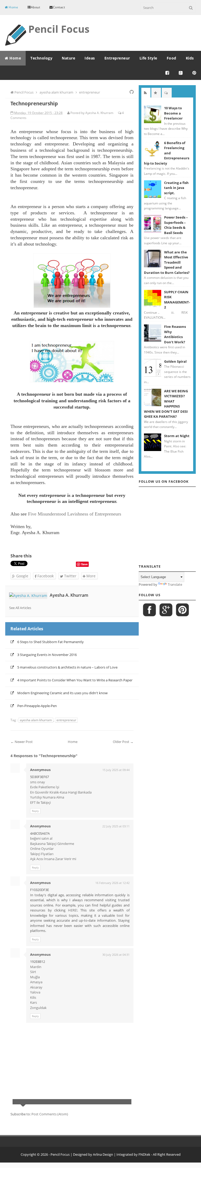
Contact (59, 7)
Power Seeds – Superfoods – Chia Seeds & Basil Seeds (176, 225)
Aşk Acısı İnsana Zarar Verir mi (53, 858)
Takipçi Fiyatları (41, 853)
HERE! (72, 910)
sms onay (37, 782)
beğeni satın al (41, 838)
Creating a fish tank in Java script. (176, 187)
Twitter (69, 575)
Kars (33, 1002)
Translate (175, 584)
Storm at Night (176, 435)
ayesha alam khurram (36, 720)
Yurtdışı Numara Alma (47, 797)
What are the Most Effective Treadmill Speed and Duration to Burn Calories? (166, 262)
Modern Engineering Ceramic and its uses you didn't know (62, 693)
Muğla (35, 977)
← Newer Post (21, 741)
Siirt (33, 971)
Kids (190, 58)
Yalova (35, 992)
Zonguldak (38, 1007)
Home (13, 7)
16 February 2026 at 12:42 (112, 883)
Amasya (36, 982)
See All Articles (20, 607)
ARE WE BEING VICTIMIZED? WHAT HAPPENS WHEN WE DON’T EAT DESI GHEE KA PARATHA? (166, 404)
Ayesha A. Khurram (69, 595)
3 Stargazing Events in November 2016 (47, 654)
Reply (35, 811)
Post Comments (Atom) (49, 1114)
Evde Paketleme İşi (44, 787)
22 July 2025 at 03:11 (116, 826)
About (35, 7)
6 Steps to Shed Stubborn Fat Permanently (50, 641)
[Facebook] (167, 73)
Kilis (33, 997)
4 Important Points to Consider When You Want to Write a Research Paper (74, 680)
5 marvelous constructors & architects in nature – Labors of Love (67, 667)
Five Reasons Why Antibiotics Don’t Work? (175, 334)
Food (171, 58)
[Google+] (181, 73)
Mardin (35, 966)
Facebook (45, 575)
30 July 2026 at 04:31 (116, 955)
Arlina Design (103, 1154)
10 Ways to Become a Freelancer (173, 113)
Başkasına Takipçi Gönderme (52, 843)
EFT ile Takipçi (40, 802)
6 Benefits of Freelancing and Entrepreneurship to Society (166, 153)
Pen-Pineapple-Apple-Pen (37, 705)
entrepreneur (66, 720)
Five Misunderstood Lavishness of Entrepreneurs (74, 514)
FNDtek (144, 1154)
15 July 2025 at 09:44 (116, 770)
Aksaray (36, 987)
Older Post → (123, 741)
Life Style (148, 58)
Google (21, 575)
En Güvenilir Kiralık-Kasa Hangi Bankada (61, 792)
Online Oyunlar (42, 848)
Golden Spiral (175, 361)
